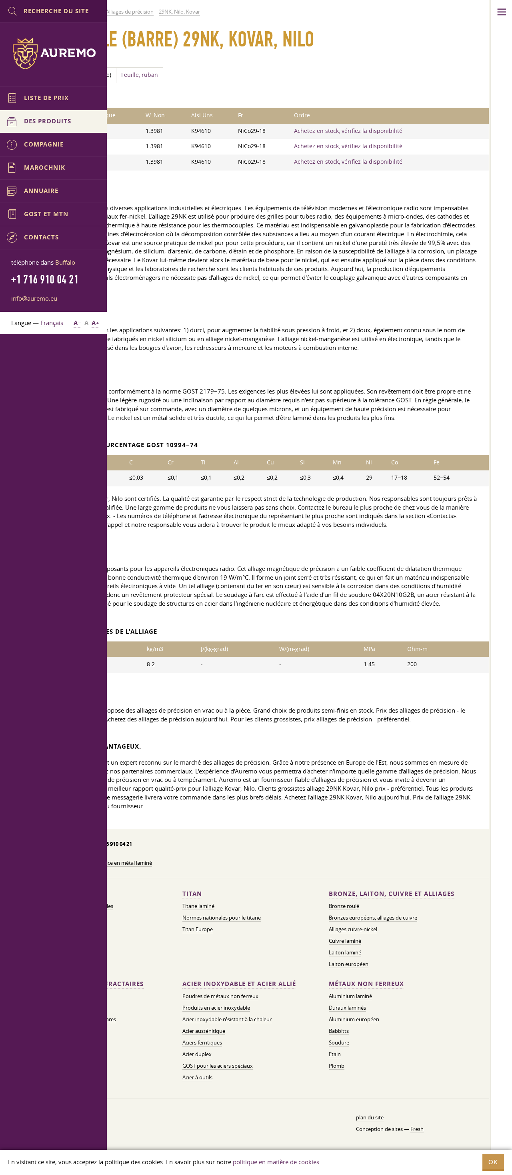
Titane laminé (198, 906)
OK (493, 1162)
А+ (95, 323)
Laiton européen (348, 964)
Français (51, 323)
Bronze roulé (344, 906)
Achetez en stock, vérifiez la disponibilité (348, 131)
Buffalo (65, 262)
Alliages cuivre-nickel (353, 929)
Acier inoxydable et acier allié (239, 984)
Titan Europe (197, 929)
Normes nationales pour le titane (221, 917)
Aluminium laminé (350, 996)
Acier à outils (197, 1077)
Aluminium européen (354, 1019)
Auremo (54, 53)
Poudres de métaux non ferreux (220, 996)
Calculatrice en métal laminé (119, 862)
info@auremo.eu (34, 298)
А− (77, 323)
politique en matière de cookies (276, 1162)
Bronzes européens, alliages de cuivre (373, 917)
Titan (192, 894)
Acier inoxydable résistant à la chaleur (227, 1019)
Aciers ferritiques (202, 1042)
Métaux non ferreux (366, 984)
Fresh (417, 1129)
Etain (335, 1054)
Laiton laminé (345, 952)
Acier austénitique (203, 1030)
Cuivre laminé (345, 940)
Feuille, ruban (139, 74)
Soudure (339, 1042)
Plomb (336, 1065)
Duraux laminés (347, 1007)
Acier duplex (197, 1054)
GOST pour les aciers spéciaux (217, 1065)
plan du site (370, 1117)
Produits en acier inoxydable (216, 1007)
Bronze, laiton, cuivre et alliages (391, 894)
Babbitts (339, 1030)
